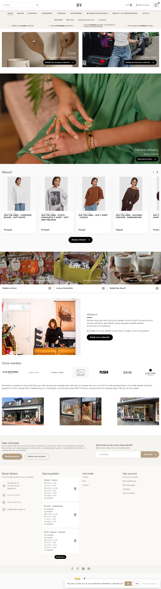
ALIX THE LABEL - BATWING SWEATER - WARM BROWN (129, 216)
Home (10, 13)
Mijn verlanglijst (129, 485)
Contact (85, 485)
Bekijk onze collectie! (100, 337)
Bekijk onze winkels (37, 456)
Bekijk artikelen (79, 240)
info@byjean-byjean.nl (16, 509)
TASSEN (61, 13)
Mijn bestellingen (129, 481)
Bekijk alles (60, 557)
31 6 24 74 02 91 (13, 495)
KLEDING (32, 13)
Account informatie (130, 477)
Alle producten (129, 493)
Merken (71, 20)
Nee (137, 584)
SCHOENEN (76, 13)
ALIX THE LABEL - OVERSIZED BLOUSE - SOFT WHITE (18, 216)
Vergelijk (126, 489)
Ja (128, 584)
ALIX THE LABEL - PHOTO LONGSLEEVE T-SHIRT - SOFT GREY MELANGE (55, 217)
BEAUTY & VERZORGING (125, 13)
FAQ (84, 481)
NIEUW (20, 13)
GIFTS (146, 13)
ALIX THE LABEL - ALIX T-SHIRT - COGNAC (93, 216)
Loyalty (102, 20)
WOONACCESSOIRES (97, 13)
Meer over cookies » (150, 584)
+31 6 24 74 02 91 (14, 502)
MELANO (59, 20)
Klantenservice (86, 20)
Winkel (85, 477)
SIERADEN (47, 13)
